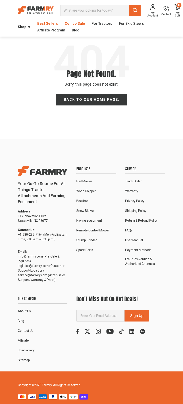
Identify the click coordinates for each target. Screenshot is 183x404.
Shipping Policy (135, 210)
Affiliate (23, 340)
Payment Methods (138, 250)
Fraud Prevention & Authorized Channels (140, 261)
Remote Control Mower (92, 230)
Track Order (133, 181)
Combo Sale (75, 23)
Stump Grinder (86, 240)
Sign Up (136, 315)
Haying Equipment (89, 220)
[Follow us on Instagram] (98, 331)
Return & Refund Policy (141, 220)
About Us (24, 311)
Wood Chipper (86, 191)
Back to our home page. (91, 99)
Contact (166, 14)
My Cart (177, 10)
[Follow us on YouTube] (110, 331)
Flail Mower (84, 181)
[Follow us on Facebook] (77, 331)
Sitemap (24, 360)
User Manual (134, 240)
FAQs (129, 230)
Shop (22, 27)
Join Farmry (26, 350)
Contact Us (25, 330)
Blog (75, 30)
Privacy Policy (134, 201)
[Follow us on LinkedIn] (131, 331)
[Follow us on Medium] (142, 331)
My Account (152, 14)
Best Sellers (47, 23)
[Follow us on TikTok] (121, 331)
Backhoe (82, 201)
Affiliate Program (51, 30)
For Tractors (102, 23)
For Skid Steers (131, 23)
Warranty (131, 191)
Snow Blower (85, 210)
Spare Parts (84, 250)
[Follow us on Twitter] (87, 331)
